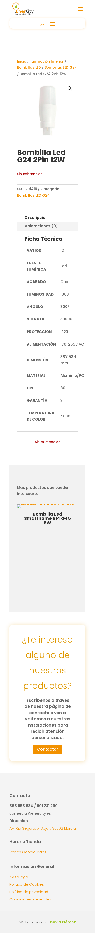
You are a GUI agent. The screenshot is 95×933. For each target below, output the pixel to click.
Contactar (47, 749)
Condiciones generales (30, 899)
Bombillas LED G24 (61, 67)
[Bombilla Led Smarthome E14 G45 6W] (47, 504)
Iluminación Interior (47, 61)
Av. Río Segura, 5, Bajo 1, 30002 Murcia (43, 828)
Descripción (36, 217)
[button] (70, 88)
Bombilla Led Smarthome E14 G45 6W (47, 518)
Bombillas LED (29, 67)
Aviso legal (19, 876)
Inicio (21, 61)
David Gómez (63, 922)
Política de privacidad (29, 891)
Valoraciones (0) (41, 226)
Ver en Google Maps (28, 852)
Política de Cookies (27, 884)
